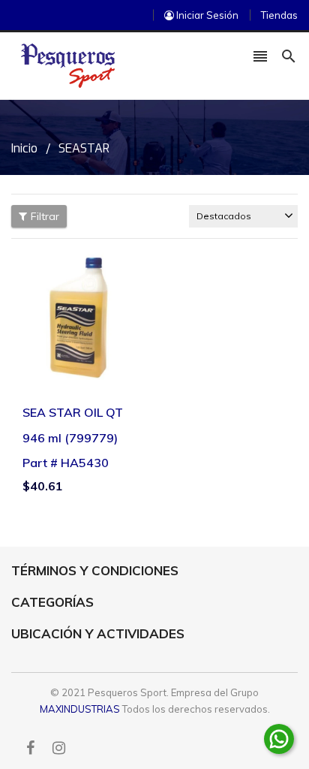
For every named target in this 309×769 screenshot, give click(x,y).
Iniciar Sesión (206, 15)
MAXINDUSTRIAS (80, 709)
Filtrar (45, 216)
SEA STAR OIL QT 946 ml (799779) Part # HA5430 (72, 437)
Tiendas (279, 15)
